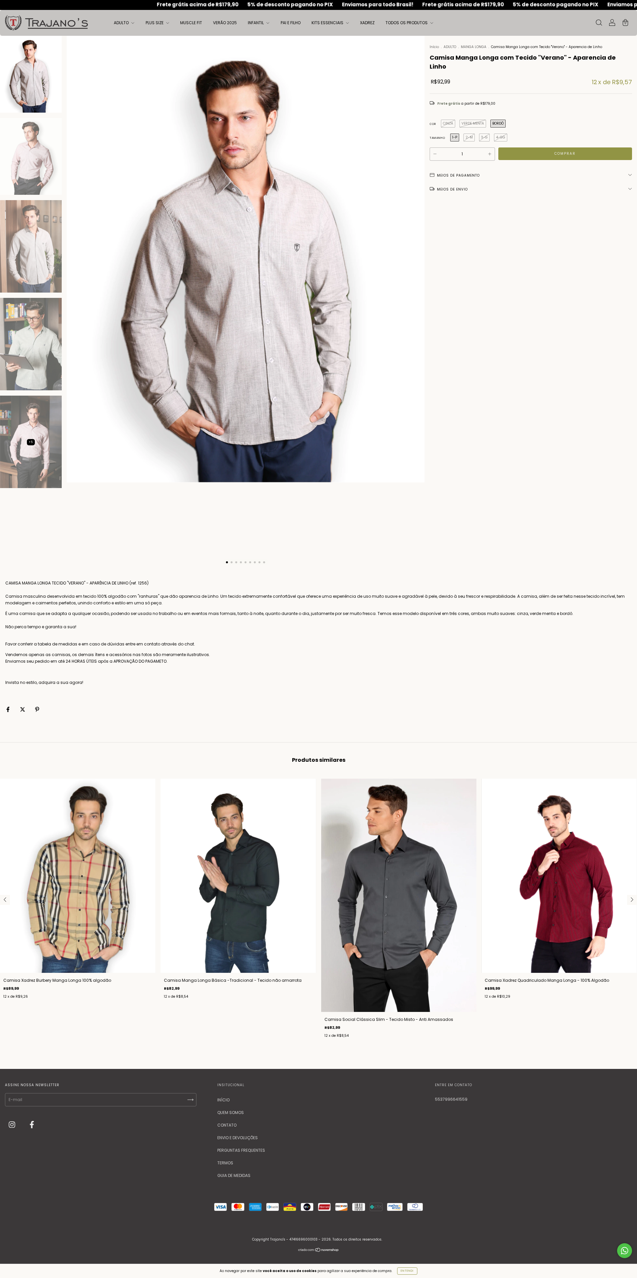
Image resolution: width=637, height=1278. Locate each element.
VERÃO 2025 (225, 23)
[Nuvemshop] (318, 1250)
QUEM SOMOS (230, 1112)
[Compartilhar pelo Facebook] (8, 709)
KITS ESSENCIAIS (328, 23)
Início (434, 46)
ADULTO (122, 23)
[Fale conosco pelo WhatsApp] (624, 1250)
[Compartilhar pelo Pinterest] (37, 709)
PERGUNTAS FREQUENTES (241, 1150)
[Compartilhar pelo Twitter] (23, 709)
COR (433, 124)
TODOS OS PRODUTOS (407, 23)
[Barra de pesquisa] (599, 23)
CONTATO (227, 1125)
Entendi (407, 1271)
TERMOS (225, 1163)
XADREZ (367, 23)
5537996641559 (451, 1099)
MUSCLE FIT (191, 23)
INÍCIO (223, 1100)
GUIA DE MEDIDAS (233, 1175)
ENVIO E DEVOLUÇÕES (237, 1137)
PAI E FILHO (291, 23)
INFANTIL (256, 23)
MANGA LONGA (474, 46)
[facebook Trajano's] (32, 1125)
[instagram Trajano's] (12, 1125)
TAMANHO (437, 138)
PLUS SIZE (155, 23)
